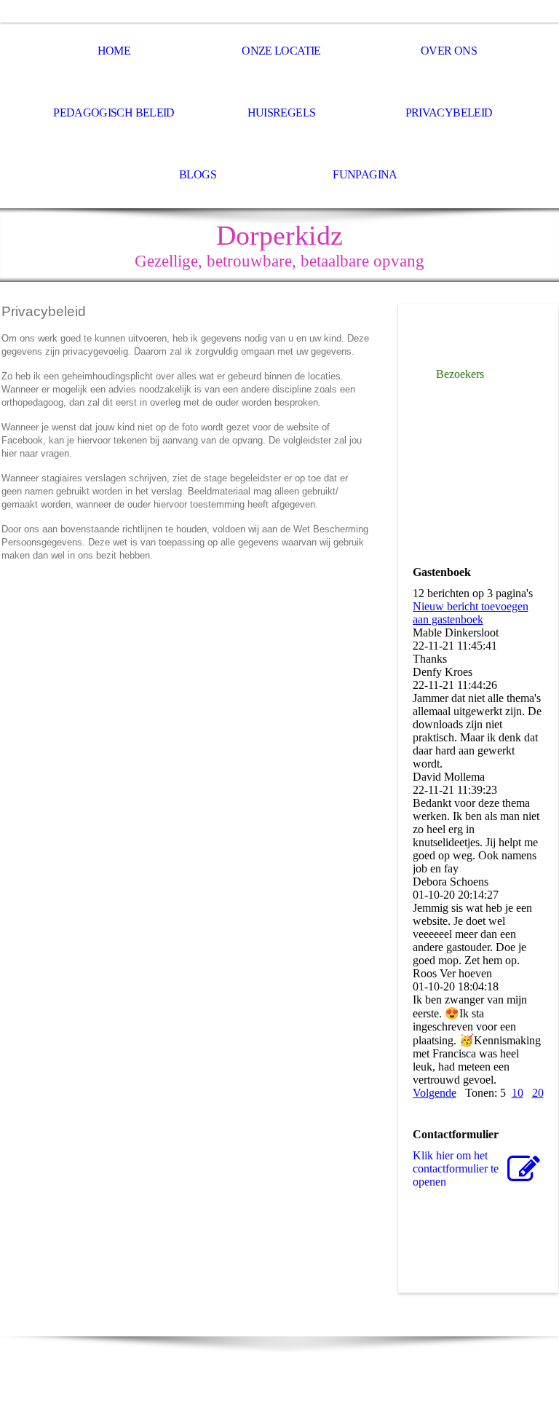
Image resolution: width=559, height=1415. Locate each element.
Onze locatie (281, 50)
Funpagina (365, 174)
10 (517, 1093)
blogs (197, 174)
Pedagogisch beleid (113, 112)
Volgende (434, 1093)
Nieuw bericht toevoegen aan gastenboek (470, 613)
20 (538, 1093)
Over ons (449, 50)
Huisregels (281, 112)
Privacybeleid (449, 112)
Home (114, 50)
